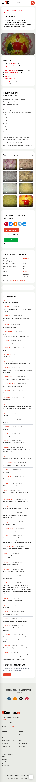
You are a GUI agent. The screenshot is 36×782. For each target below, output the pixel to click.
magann (7, 506)
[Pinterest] (6, 224)
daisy (6, 490)
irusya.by (7, 397)
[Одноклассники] (15, 224)
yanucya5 (8, 347)
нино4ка (7, 634)
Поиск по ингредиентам (8, 740)
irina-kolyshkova (10, 383)
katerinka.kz (8, 605)
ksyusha (7, 390)
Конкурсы (22, 746)
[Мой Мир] (24, 224)
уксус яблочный (10, 78)
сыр (6, 74)
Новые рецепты (6, 737)
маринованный (9, 66)
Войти (7, 674)
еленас (7, 447)
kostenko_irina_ (9, 499)
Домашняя (25, 258)
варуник (7, 522)
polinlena (7, 306)
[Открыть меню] (2, 2)
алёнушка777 (9, 376)
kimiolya (7, 625)
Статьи (21, 740)
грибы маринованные (11, 70)
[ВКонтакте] (11, 224)
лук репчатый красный (11, 72)
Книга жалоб (24, 778)
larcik (6, 440)
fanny (6, 433)
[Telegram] (20, 224)
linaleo (7, 483)
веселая (7, 569)
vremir (7, 361)
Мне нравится (13, 230)
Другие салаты (14, 280)
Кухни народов (6, 746)
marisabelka (8, 413)
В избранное (12, 239)
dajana (7, 340)
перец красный (9, 81)
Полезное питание (24, 735)
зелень (7, 83)
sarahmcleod (9, 528)
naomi (7, 324)
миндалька (8, 331)
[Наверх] (31, 777)
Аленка (12, 726)
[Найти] (33, 3)
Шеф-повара (23, 743)
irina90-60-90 (9, 463)
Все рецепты (5, 735)
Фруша (7, 469)
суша (6, 598)
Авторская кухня (24, 737)
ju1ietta (7, 583)
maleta (7, 426)
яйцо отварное (9, 68)
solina (6, 618)
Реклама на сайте (13, 778)
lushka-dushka (9, 546)
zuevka (7, 652)
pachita (7, 562)
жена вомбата (9, 300)
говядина (13, 63)
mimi (6, 419)
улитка (7, 553)
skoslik (7, 513)
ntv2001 (7, 367)
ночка (7, 404)
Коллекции (5, 743)
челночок (8, 354)
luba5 (6, 576)
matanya (7, 535)
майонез (7, 76)
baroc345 (7, 611)
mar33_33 (8, 476)
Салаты (22, 280)
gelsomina (8, 456)
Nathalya (7, 315)
